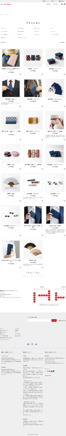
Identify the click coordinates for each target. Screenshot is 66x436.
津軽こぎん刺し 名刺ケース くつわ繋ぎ (11, 132)
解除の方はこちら (62, 320)
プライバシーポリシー (4, 339)
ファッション (6, 14)
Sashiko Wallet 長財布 (55, 225)
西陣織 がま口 (11, 164)
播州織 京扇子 (11, 193)
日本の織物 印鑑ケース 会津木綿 (33, 164)
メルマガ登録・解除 (4, 335)
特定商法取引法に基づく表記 (6, 337)
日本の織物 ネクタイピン (33, 193)
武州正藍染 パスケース (33, 99)
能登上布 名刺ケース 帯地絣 (55, 131)
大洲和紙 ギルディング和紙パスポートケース (11, 69)
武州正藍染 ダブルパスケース (55, 99)
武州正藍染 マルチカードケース (55, 164)
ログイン (54, 1)
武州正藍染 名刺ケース (11, 99)
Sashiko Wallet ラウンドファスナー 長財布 (11, 261)
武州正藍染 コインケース (55, 68)
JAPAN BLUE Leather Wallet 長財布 (33, 226)
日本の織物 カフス (55, 193)
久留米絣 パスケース (33, 68)
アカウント (46, 1)
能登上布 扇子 (33, 260)
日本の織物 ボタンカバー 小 (11, 225)
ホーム (1, 14)
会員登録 (62, 1)
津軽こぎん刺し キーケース (33, 131)
